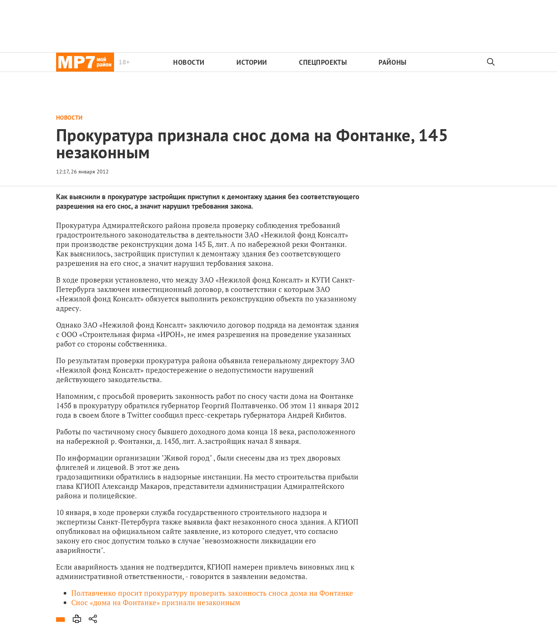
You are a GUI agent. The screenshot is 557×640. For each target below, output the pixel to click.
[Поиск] (491, 62)
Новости (189, 62)
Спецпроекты (323, 62)
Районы (392, 62)
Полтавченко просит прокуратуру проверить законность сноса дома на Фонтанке (212, 593)
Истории (251, 62)
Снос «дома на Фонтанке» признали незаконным (155, 602)
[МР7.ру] (85, 62)
